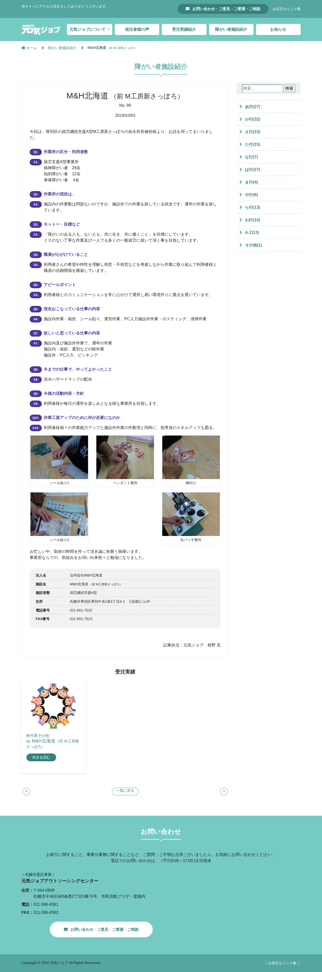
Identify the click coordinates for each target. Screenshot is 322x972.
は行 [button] (252, 169)
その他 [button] (253, 245)
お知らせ (278, 29)
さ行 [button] (252, 132)
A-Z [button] (251, 232)
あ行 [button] (252, 106)
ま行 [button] (251, 182)
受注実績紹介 (184, 29)
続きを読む (41, 757)
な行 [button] (251, 157)
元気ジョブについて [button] (88, 29)
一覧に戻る (125, 791)
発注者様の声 (137, 29)
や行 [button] (251, 195)
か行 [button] (252, 119)
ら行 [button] (252, 207)
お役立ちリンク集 (286, 9)
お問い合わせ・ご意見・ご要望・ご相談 (225, 9)
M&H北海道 (113, 48)
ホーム (31, 48)
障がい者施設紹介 (231, 29)
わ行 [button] (252, 220)
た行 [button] (252, 144)
